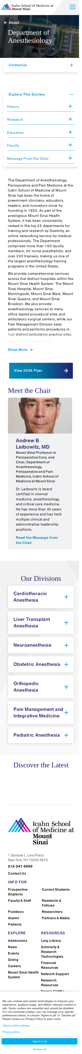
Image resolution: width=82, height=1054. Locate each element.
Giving (13, 960)
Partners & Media (56, 918)
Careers (14, 966)
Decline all (39, 1049)
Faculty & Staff (19, 901)
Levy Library (51, 941)
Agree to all (39, 1041)
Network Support (55, 974)
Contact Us (17, 873)
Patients (14, 924)
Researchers (52, 912)
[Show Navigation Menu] (72, 7)
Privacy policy (11, 1031)
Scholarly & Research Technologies (52, 951)
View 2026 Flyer (28, 370)
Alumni (13, 918)
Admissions (17, 941)
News (12, 947)
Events (13, 953)
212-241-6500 (20, 866)
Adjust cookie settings (16, 1025)
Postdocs (16, 912)
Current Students (56, 889)
